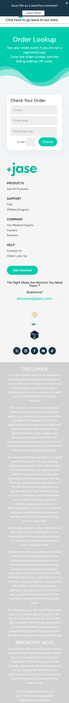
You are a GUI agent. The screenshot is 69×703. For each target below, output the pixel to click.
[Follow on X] (17, 351)
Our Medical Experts (20, 225)
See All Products (17, 189)
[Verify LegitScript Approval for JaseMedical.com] (34, 338)
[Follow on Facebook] (34, 351)
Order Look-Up (17, 256)
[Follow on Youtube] (43, 351)
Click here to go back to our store (31, 20)
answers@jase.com (34, 298)
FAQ (9, 204)
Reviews (12, 235)
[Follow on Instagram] (25, 351)
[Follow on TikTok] (52, 351)
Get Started (22, 270)
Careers (12, 230)
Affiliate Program (18, 209)
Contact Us (14, 251)
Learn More (33, 13)
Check (47, 141)
